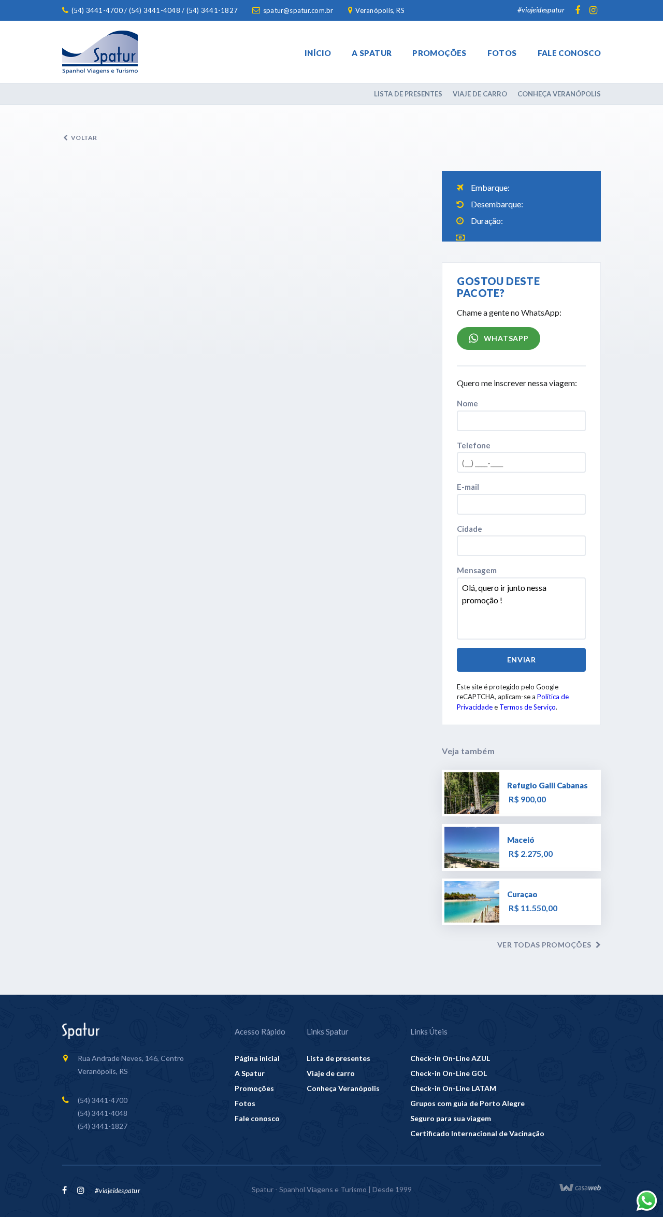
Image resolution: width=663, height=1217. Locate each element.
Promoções (439, 53)
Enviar (521, 659)
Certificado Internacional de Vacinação (477, 1133)
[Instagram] (593, 10)
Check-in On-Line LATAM (453, 1088)
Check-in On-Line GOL (448, 1073)
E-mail (468, 486)
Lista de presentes (408, 94)
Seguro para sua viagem (450, 1118)
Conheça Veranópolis (559, 94)
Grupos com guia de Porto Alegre (467, 1103)
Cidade (469, 528)
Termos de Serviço (527, 707)
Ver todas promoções (544, 944)
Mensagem (477, 570)
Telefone (474, 445)
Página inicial (257, 1058)
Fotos (502, 53)
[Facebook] (577, 10)
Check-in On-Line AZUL (450, 1058)
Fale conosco (569, 53)
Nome (467, 403)
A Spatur (372, 53)
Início (318, 53)
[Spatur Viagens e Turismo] (100, 52)
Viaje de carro (480, 94)
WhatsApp (505, 338)
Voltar (84, 137)
